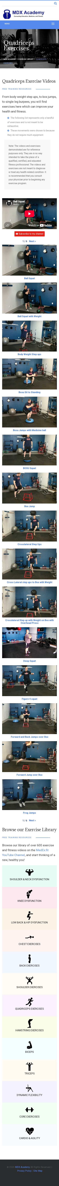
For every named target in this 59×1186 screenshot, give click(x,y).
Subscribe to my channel (31, 233)
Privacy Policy (24, 1170)
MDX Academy (22, 1167)
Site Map (37, 1170)
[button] (32, 241)
